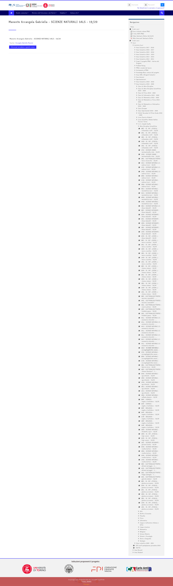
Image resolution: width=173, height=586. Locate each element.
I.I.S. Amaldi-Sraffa (144, 124)
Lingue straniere (145, 527)
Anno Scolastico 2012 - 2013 (145, 59)
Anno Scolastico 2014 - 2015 (145, 54)
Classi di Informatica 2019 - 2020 (148, 95)
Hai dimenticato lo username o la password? (150, 8)
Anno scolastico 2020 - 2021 (145, 543)
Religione (142, 532)
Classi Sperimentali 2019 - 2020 (148, 111)
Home (132, 27)
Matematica (143, 529)
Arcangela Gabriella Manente (24, 43)
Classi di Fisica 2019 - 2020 (146, 93)
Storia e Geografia (145, 539)
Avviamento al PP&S (142, 70)
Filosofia (142, 516)
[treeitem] (146, 289)
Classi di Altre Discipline (145, 86)
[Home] (32, 5)
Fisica (141, 518)
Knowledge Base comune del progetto (147, 73)
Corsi (134, 43)
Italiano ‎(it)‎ (74, 13)
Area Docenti (138, 550)
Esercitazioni (140, 77)
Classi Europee (142, 108)
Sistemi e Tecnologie (146, 536)
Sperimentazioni (141, 79)
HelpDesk (62, 13)
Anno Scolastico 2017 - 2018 (145, 48)
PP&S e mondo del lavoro (143, 68)
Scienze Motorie (145, 534)
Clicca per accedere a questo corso (23, 47)
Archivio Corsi (138, 45)
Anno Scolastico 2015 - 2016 (145, 52)
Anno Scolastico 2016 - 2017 (145, 50)
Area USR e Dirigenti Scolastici (145, 75)
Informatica (143, 520)
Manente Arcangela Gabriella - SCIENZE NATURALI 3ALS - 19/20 (35, 39)
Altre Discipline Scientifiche (148, 126)
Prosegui (86, 584)
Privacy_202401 (86, 581)
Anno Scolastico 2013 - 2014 (145, 57)
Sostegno (142, 541)
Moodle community (21, 13)
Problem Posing (140, 66)
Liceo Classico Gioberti (145, 117)
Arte (141, 511)
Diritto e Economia (145, 514)
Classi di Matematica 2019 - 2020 (148, 98)
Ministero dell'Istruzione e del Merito (43, 13)
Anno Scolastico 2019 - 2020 (145, 84)
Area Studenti (138, 552)
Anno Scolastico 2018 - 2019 (145, 82)
